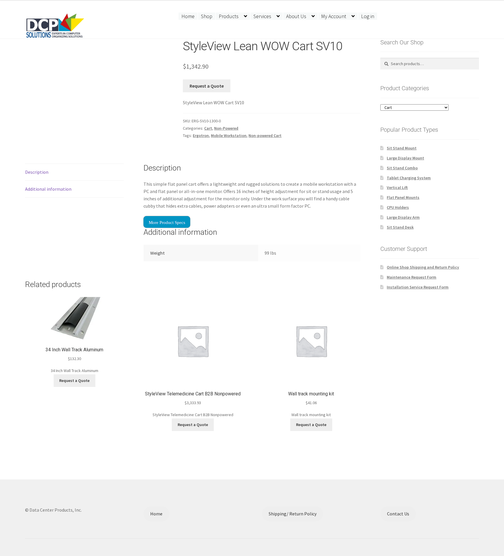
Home (188, 16)
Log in (367, 16)
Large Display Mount (405, 158)
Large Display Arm (403, 217)
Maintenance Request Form (411, 277)
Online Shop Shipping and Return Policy (423, 267)
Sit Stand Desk (400, 227)
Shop (206, 16)
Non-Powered (226, 128)
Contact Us (398, 514)
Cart (208, 128)
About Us (296, 16)
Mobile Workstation (228, 135)
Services (262, 16)
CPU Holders (398, 207)
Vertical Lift (397, 187)
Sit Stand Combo (402, 168)
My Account (333, 16)
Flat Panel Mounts (403, 197)
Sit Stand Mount (401, 148)
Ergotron (201, 135)
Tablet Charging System (409, 177)
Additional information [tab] (48, 189)
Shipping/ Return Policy (292, 514)
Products (229, 16)
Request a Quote (207, 86)
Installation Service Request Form (418, 287)
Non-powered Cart (265, 135)
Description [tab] (36, 172)
